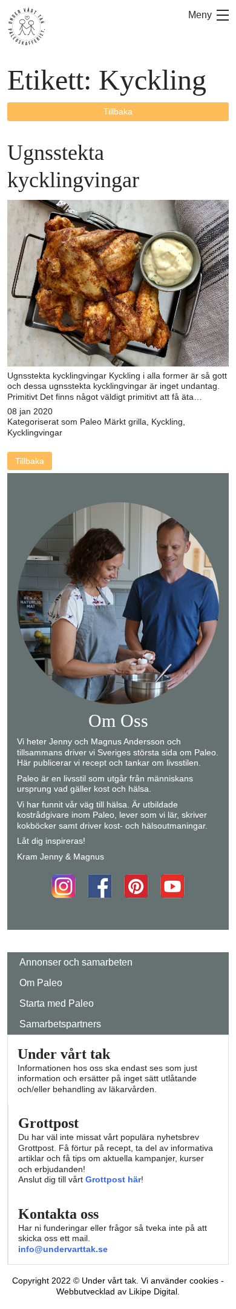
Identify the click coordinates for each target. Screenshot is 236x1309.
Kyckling (167, 421)
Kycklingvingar (34, 432)
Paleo (91, 421)
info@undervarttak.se (63, 1249)
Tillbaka (118, 111)
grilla (137, 421)
